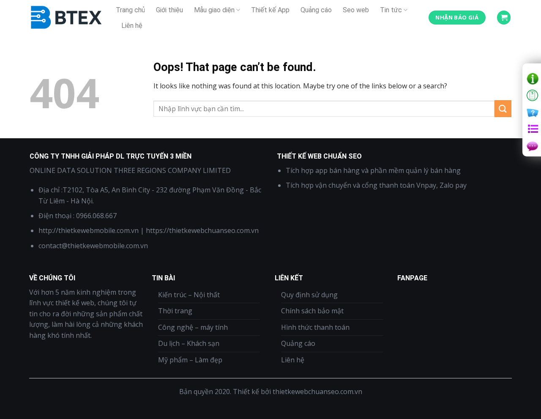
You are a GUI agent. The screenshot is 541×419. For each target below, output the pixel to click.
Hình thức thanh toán (315, 327)
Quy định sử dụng (309, 294)
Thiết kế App (270, 10)
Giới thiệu (169, 10)
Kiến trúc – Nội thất (189, 294)
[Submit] (503, 108)
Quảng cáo (316, 10)
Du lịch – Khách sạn (188, 343)
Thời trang (175, 310)
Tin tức (391, 10)
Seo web (356, 10)
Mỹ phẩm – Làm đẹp (190, 359)
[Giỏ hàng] (504, 18)
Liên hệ (131, 26)
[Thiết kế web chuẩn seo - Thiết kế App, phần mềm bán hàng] (66, 17)
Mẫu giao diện (214, 10)
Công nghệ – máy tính (193, 327)
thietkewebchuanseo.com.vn (317, 391)
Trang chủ (130, 10)
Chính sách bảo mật (312, 310)
